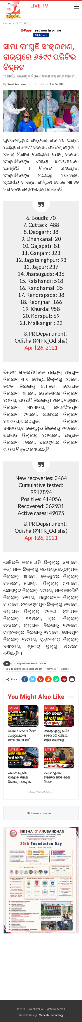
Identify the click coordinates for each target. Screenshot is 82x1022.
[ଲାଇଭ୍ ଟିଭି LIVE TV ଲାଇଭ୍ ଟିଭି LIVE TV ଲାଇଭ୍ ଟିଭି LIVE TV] (25, 8)
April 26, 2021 (41, 347)
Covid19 (51, 669)
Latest (13, 707)
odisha (65, 669)
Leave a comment (42, 813)
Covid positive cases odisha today (23, 669)
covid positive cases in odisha (30, 663)
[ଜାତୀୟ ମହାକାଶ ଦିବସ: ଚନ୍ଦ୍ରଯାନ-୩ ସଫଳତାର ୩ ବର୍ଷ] (23, 716)
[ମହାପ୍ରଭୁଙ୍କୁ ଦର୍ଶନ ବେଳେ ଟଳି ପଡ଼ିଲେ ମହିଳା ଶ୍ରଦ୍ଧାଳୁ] (59, 716)
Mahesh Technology (51, 1015)
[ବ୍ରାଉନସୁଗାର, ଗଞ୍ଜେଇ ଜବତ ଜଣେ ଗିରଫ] (59, 757)
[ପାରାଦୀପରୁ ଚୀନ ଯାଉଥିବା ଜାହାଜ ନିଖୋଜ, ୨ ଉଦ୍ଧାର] (23, 757)
